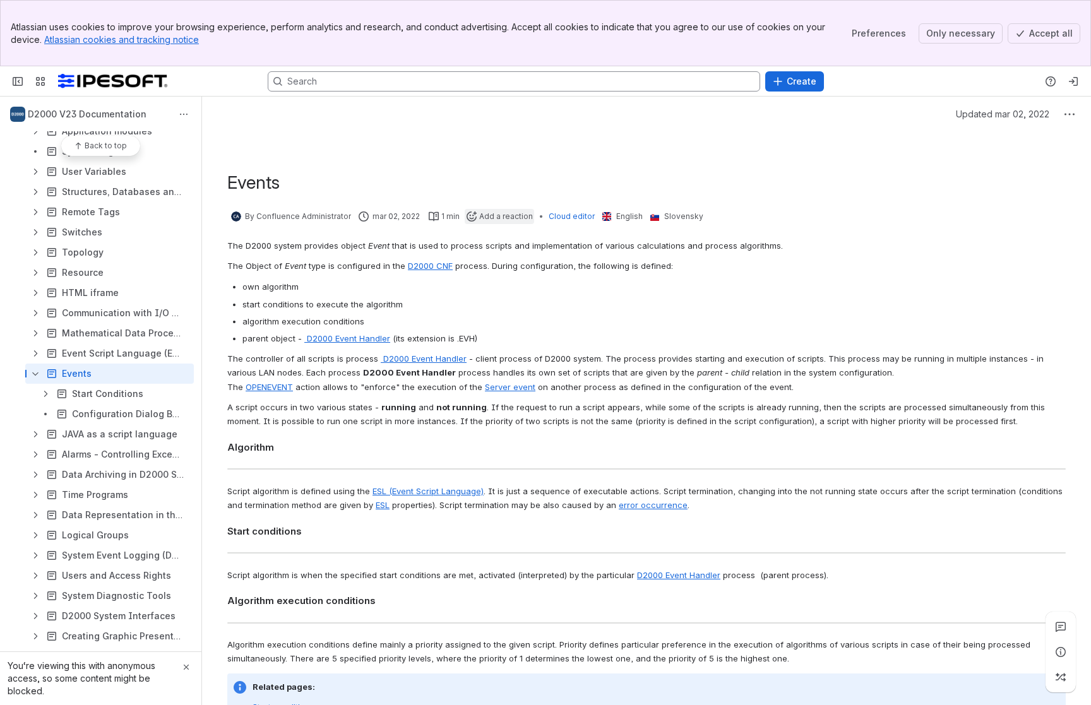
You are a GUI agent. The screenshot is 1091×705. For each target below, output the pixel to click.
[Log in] (1073, 81)
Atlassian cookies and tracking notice (121, 39)
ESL (383, 505)
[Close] (186, 667)
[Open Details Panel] (1061, 652)
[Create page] (1061, 677)
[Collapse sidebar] (18, 81)
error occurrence (653, 505)
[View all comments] (1061, 627)
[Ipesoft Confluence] (113, 81)
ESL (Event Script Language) (428, 491)
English (629, 216)
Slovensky (683, 216)
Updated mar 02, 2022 (1002, 114)
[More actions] (183, 114)
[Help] (1050, 81)
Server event (510, 387)
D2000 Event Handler (347, 338)
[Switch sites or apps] (40, 81)
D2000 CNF (430, 266)
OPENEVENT (269, 387)
